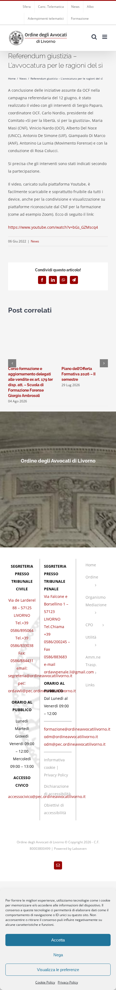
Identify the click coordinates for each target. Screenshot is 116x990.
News (35, 241)
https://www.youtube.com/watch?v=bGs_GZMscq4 (53, 227)
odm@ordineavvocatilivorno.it (71, 736)
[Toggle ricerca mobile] (94, 37)
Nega (58, 955)
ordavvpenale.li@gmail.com (69, 671)
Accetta (58, 940)
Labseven (79, 848)
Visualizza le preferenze (58, 969)
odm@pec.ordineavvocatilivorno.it (74, 744)
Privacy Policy (68, 982)
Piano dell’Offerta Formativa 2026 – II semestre (78, 374)
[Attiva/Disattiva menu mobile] (105, 37)
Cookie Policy (45, 982)
